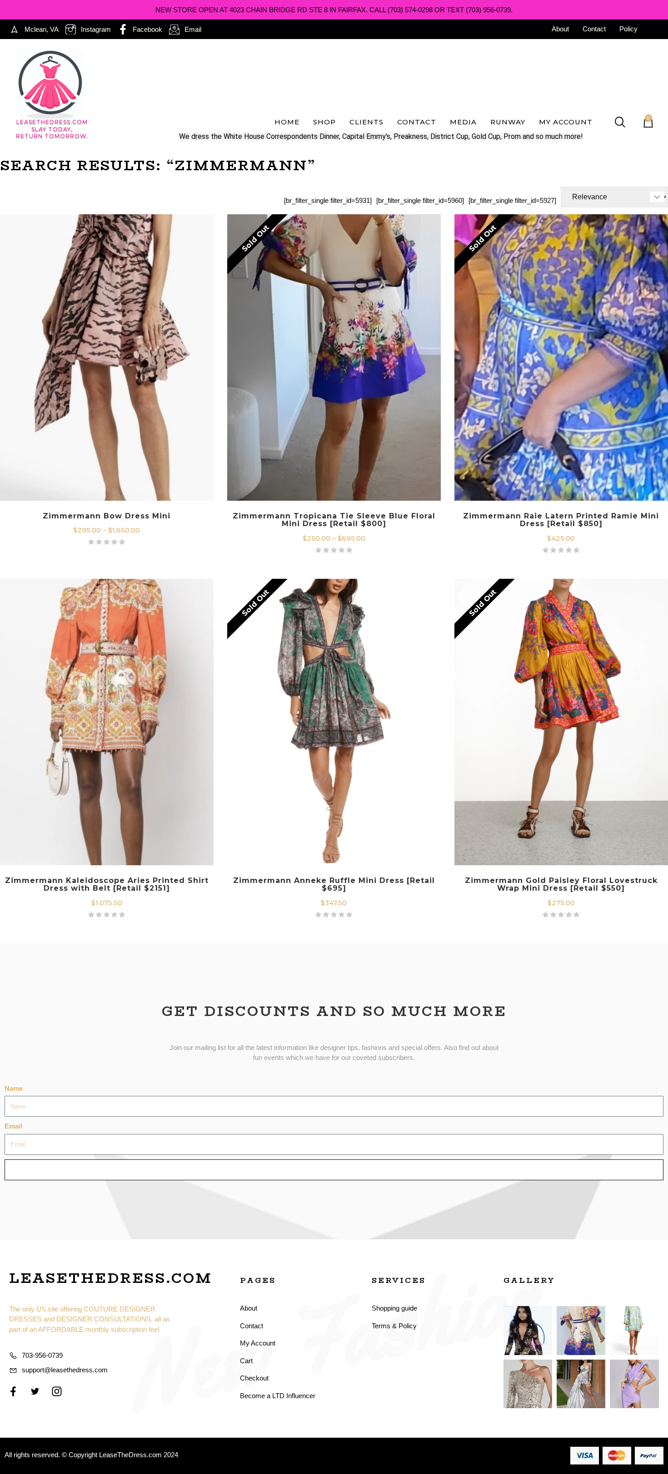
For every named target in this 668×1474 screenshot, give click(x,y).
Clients (366, 122)
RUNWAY (507, 122)
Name (14, 1088)
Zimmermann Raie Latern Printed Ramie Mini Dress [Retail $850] (561, 520)
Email (13, 1126)
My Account (566, 122)
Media (463, 122)
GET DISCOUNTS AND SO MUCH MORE (334, 1011)
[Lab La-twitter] (35, 1391)
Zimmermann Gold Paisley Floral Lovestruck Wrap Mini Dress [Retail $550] (561, 884)
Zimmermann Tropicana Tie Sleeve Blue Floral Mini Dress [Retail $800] (334, 520)
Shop (324, 122)
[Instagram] (57, 1391)
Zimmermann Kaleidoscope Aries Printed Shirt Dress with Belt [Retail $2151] (107, 884)
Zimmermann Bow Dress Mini (106, 516)
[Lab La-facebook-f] (13, 1391)
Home (286, 122)
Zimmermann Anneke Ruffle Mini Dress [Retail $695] (334, 884)
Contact (416, 122)
